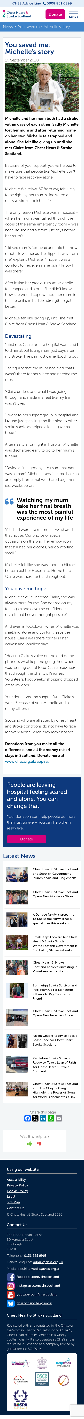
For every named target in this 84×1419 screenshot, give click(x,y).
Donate (55, 14)
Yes (30, 1145)
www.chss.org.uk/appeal (27, 761)
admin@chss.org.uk (48, 1262)
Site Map (13, 1202)
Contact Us (15, 1208)
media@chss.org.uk (45, 1269)
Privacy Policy (17, 1185)
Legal (11, 1196)
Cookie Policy (17, 1191)
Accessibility (16, 1180)
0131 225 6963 (35, 1256)
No (39, 1145)
